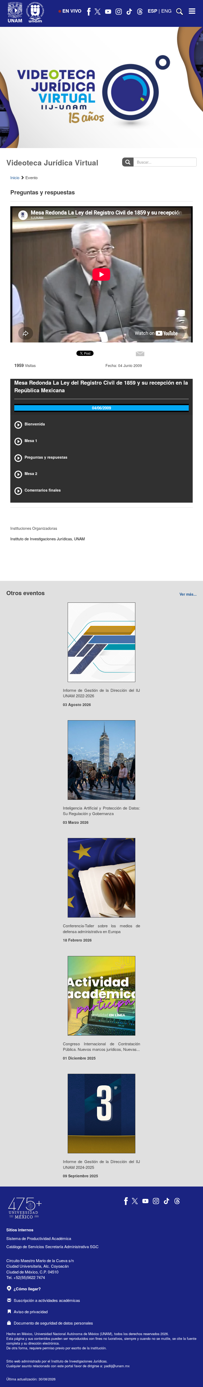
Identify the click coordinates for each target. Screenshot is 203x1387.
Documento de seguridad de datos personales (53, 1323)
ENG (166, 10)
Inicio (14, 177)
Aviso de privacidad (31, 1311)
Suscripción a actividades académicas (47, 1300)
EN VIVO (71, 10)
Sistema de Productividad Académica (38, 1238)
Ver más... (188, 594)
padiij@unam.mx (117, 1365)
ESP (152, 10)
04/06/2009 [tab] (101, 408)
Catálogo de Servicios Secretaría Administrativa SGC (52, 1246)
